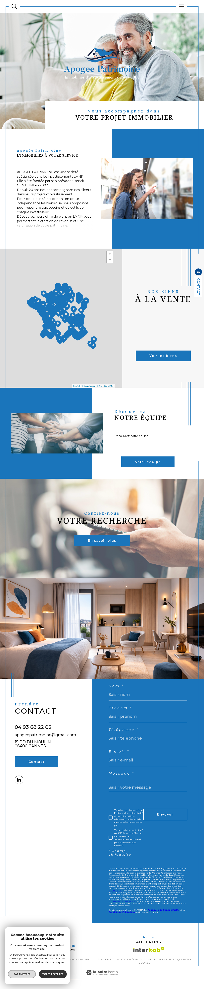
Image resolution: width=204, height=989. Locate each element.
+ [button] (110, 253)
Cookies (144, 962)
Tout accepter (52, 974)
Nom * (116, 686)
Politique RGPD (180, 959)
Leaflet (76, 385)
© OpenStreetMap (105, 385)
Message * (121, 773)
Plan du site (106, 959)
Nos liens (160, 959)
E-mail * (119, 751)
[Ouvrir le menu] (181, 6)
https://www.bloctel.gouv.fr (122, 901)
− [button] (110, 259)
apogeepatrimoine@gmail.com (45, 734)
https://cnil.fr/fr (115, 890)
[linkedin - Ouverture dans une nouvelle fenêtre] (198, 272)
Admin (148, 959)
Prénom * (120, 708)
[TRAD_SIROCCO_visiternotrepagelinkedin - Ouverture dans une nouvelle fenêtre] (19, 780)
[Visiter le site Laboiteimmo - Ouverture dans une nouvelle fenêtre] (102, 977)
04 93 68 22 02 (33, 727)
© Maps (88, 385)
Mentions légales (129, 959)
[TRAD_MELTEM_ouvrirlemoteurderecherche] (14, 6)
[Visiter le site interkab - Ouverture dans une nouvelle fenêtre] (148, 949)
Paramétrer (22, 974)
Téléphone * (124, 729)
